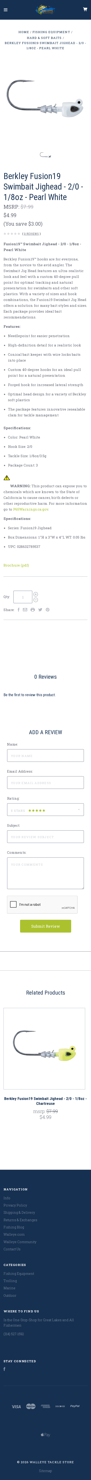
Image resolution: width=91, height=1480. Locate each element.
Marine (9, 1288)
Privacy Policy (15, 1205)
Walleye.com (14, 1234)
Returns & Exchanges (20, 1220)
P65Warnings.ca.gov (30, 509)
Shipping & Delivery (19, 1212)
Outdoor (10, 1295)
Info (7, 1198)
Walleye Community (20, 1242)
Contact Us (12, 1249)
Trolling (10, 1281)
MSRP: (12, 206)
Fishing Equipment (19, 1273)
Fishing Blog (14, 1227)
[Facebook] (4, 1369)
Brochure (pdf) (16, 565)
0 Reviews (31, 233)
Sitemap (45, 1471)
